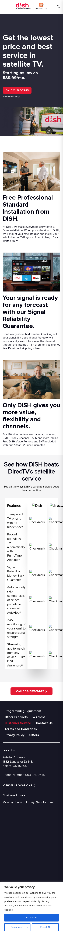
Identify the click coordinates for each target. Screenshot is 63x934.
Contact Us (44, 723)
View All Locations (18, 785)
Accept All (31, 917)
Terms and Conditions (21, 729)
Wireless (39, 717)
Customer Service (18, 723)
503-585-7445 (35, 775)
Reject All (45, 927)
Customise (16, 927)
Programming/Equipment (23, 711)
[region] (31, 908)
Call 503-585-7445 (17, 90)
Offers (34, 735)
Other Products (16, 717)
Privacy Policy (14, 735)
